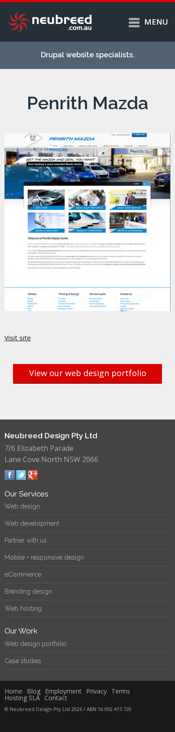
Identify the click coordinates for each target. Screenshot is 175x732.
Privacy (96, 691)
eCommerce (22, 574)
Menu (156, 22)
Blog (33, 691)
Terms (120, 691)
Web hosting (23, 608)
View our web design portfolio (87, 373)
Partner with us (25, 540)
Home (13, 691)
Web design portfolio (35, 643)
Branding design (28, 591)
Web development (31, 523)
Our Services (26, 493)
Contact (55, 697)
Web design (22, 506)
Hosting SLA (22, 697)
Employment (63, 691)
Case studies (22, 660)
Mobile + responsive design (44, 557)
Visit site (17, 337)
